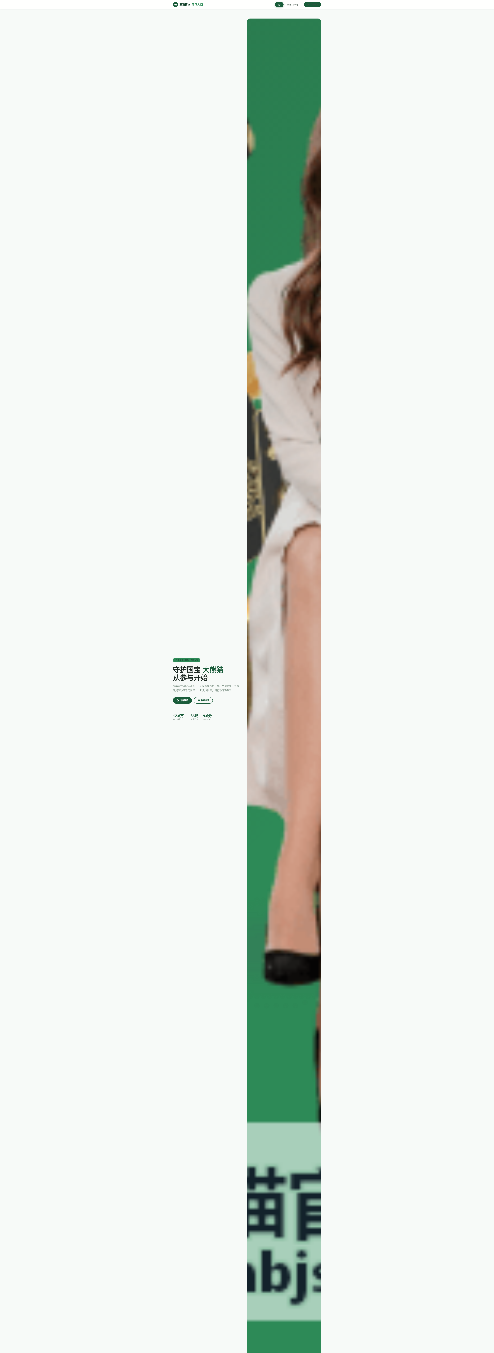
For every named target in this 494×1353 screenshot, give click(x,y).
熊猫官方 (191, 4)
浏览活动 (184, 700)
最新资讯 (205, 700)
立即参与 (314, 4)
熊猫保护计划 (292, 4)
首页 (279, 4)
